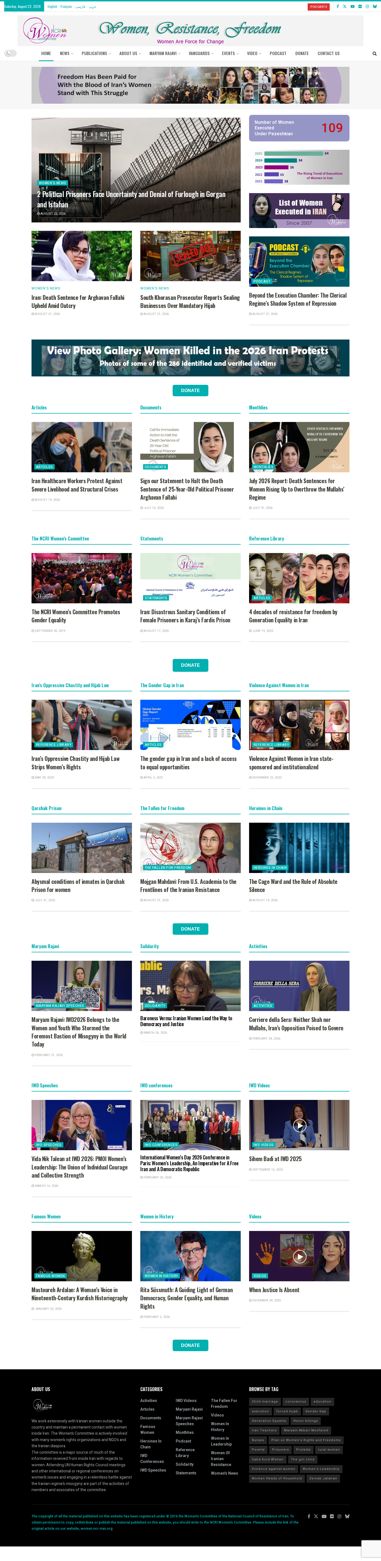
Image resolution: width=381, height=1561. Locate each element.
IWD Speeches (49, 1144)
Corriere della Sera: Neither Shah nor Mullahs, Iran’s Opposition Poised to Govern (296, 1023)
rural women (329, 1449)
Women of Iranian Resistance (221, 1459)
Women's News (52, 183)
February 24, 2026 (266, 1038)
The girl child (303, 1459)
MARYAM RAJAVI (163, 53)
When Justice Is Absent (274, 1289)
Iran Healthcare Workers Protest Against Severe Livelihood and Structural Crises (77, 484)
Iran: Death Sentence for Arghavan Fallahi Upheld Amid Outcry (78, 301)
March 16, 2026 (46, 1185)
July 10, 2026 (153, 508)
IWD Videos (264, 1144)
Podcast (262, 281)
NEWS (64, 53)
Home (46, 53)
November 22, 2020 (266, 777)
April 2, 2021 (153, 777)
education (322, 1401)
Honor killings (305, 1420)
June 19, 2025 (262, 630)
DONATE (302, 53)
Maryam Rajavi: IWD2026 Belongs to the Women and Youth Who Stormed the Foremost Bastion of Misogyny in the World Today (79, 1031)
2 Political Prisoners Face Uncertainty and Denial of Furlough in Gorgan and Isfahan (131, 198)
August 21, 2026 (47, 314)
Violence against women (273, 1469)
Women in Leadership (221, 1441)
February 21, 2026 (48, 1055)
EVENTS (228, 53)
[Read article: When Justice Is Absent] (299, 1256)
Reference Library (53, 744)
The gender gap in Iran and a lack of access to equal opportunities (188, 762)
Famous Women (50, 1275)
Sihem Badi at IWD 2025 (275, 1158)
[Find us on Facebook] (338, 6)
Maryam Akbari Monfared (306, 1430)
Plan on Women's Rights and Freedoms (306, 1440)
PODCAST (278, 53)
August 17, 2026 (156, 630)
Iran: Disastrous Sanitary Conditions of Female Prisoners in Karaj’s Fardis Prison (185, 616)
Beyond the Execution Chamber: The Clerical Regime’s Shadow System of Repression (297, 299)
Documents (155, 466)
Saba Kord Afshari (268, 1459)
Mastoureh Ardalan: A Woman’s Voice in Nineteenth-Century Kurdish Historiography (80, 1293)
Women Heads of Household (277, 1478)
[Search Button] (375, 53)
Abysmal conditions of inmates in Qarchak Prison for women (78, 885)
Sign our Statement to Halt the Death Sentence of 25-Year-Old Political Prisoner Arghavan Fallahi (187, 488)
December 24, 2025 (266, 1300)
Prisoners (280, 1449)
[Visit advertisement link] (190, 85)
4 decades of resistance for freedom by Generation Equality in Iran (293, 616)
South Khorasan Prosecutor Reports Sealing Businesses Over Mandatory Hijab (190, 301)
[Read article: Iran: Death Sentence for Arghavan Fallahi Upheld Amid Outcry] (82, 256)
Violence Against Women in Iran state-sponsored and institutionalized (291, 762)
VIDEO (252, 53)
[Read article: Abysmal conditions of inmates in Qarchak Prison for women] (82, 848)
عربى (92, 6)
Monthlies (263, 466)
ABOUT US (128, 53)
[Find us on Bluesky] (375, 6)
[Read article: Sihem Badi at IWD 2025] (299, 1125)
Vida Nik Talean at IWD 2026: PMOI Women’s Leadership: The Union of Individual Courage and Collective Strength (80, 1166)
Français (66, 6)
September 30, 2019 (49, 630)
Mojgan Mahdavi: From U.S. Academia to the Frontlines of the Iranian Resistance (188, 885)
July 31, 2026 (262, 508)
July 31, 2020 (44, 900)
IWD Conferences (161, 1144)
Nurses (258, 1440)
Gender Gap (315, 1411)
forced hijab (287, 1411)
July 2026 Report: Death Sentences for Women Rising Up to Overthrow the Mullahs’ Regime (296, 488)
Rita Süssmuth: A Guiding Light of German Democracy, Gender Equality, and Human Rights (186, 1297)
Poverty (258, 1449)
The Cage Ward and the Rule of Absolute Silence (293, 885)
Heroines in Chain (270, 867)
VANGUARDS (199, 53)
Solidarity (155, 1005)
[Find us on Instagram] (367, 6)
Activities (263, 1005)
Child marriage (265, 1401)
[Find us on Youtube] (353, 6)
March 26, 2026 (155, 1032)
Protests (303, 1449)
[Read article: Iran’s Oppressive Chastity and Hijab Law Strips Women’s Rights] (82, 725)
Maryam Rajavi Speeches (60, 1005)
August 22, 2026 (53, 213)
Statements (156, 598)
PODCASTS (318, 6)
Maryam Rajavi (189, 1409)
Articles (44, 466)
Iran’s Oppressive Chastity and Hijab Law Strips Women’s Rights (75, 762)
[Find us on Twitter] (345, 6)
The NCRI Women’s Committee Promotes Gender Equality (76, 616)
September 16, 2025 (267, 1169)
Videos (260, 1275)
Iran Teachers (264, 1430)
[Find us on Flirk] (360, 6)
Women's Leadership (321, 1469)
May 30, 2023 (44, 777)
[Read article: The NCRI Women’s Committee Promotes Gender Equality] (82, 578)
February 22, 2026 (157, 1177)
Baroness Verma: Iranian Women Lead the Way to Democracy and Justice (186, 1021)
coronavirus (295, 1401)
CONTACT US (329, 53)
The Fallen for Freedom (168, 867)
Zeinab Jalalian (323, 1478)
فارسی (80, 6)
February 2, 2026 (156, 1317)
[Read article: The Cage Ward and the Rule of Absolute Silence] (299, 848)
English (52, 6)
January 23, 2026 (48, 1308)
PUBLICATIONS (94, 53)
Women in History (161, 1275)
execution (260, 1411)
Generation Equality (269, 1420)
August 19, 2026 (47, 499)
